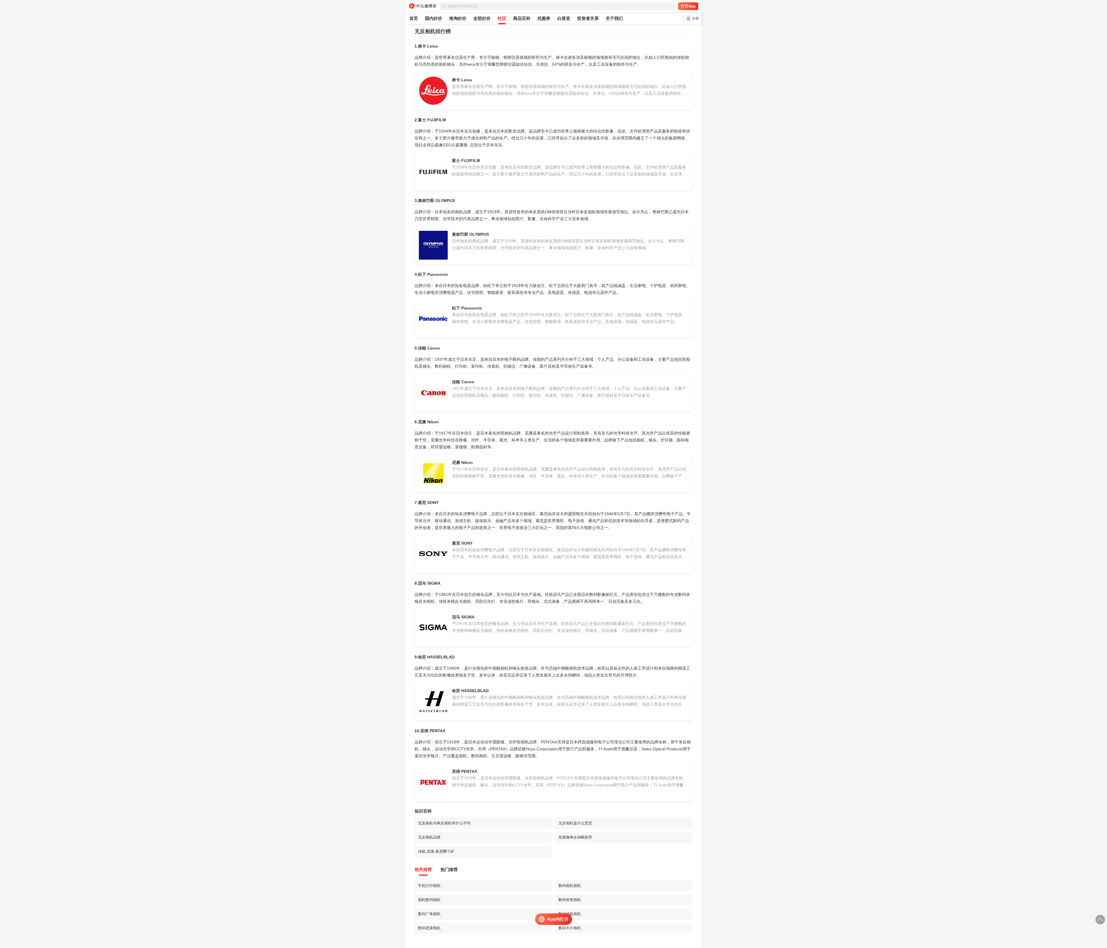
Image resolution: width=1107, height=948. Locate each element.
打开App (688, 6)
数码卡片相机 (569, 928)
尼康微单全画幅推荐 (575, 837)
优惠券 (543, 18)
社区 (502, 18)
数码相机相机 (569, 885)
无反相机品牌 (429, 837)
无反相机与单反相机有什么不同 (444, 823)
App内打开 (557, 919)
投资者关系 (588, 18)
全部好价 (482, 18)
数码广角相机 (429, 914)
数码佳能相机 (569, 914)
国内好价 (433, 18)
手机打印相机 (429, 885)
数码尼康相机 (429, 928)
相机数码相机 (429, 900)
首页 (413, 18)
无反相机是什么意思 (575, 823)
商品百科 (521, 18)
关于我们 (614, 18)
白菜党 (563, 18)
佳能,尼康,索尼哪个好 (436, 851)
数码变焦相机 (569, 900)
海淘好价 (457, 18)
